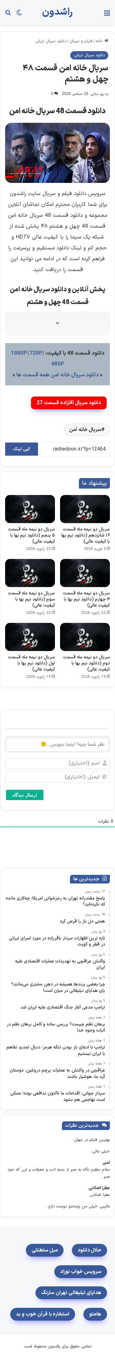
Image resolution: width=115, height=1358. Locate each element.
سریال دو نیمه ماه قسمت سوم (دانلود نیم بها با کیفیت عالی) (31, 599)
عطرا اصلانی (99, 1188)
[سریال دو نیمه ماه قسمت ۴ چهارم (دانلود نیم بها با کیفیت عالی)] (85, 573)
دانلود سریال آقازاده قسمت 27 (69, 403)
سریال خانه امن (85, 430)
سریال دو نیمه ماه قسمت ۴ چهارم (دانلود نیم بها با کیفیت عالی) (86, 599)
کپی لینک (21, 449)
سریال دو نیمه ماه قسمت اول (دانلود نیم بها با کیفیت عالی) (31, 663)
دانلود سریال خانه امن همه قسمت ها (57, 375)
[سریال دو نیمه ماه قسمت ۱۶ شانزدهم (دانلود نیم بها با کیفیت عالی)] (85, 509)
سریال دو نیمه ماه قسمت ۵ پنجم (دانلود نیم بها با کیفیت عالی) (31, 535)
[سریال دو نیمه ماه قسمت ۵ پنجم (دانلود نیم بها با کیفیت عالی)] (30, 509)
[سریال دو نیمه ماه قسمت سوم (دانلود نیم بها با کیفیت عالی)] (30, 573)
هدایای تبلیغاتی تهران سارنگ (71, 1293)
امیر (106, 1162)
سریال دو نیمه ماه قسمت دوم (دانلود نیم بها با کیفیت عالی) (86, 663)
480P (57, 364)
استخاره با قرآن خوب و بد (42, 1314)
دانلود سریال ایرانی (50, 41)
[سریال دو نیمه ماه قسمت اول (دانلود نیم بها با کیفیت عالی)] (30, 637)
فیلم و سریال (81, 41)
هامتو (95, 1314)
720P (35, 353)
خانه (100, 41)
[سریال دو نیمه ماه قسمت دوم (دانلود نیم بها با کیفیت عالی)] (85, 637)
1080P (19, 353)
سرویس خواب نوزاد (80, 1272)
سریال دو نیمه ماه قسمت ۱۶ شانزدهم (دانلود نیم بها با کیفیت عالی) (85, 535)
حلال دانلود (89, 1250)
